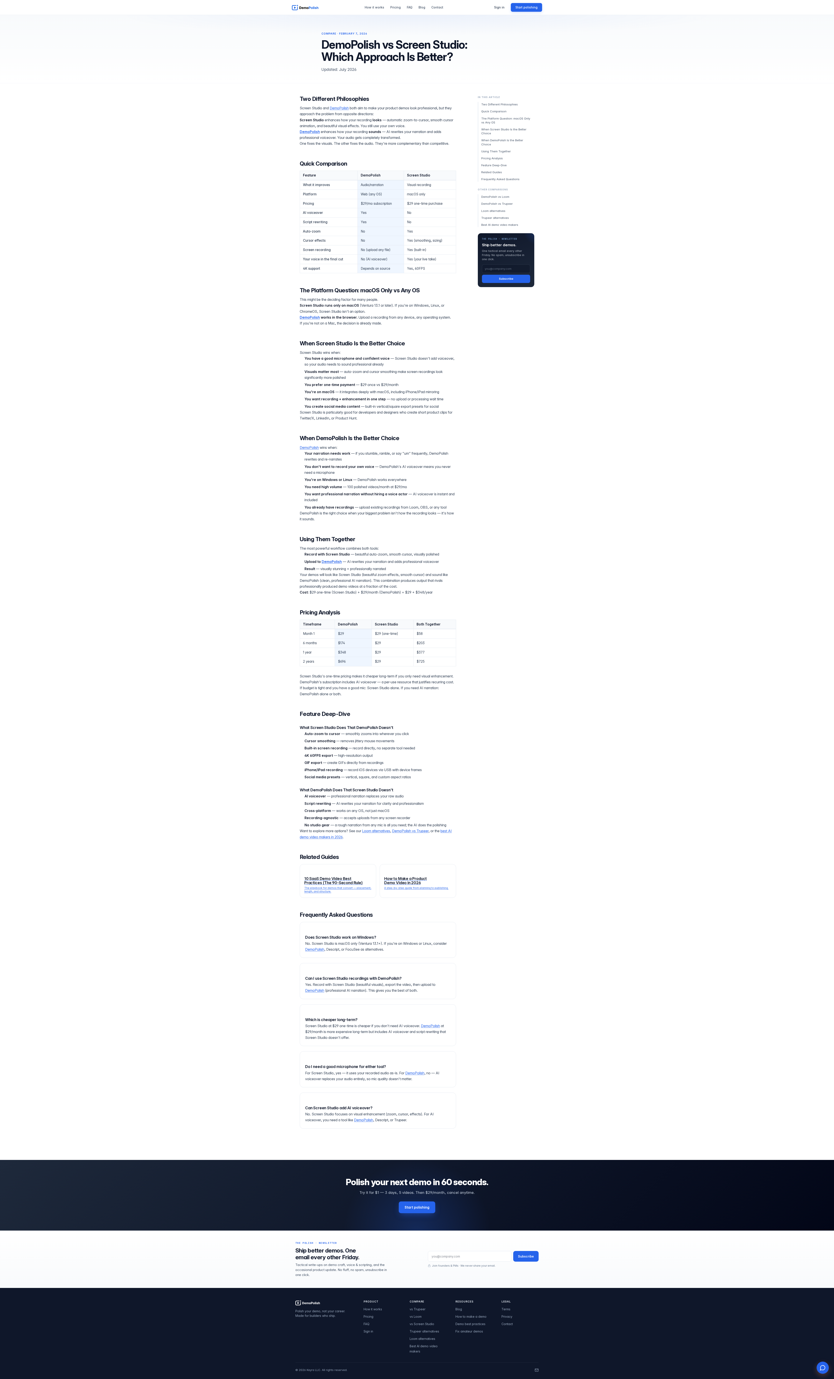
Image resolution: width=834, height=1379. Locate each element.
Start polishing (526, 7)
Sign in (499, 7)
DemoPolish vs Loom (495, 196)
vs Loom (416, 1316)
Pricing (395, 7)
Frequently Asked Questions (500, 179)
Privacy (506, 1316)
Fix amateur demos (469, 1331)
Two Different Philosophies (499, 104)
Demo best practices (470, 1324)
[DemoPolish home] (305, 7)
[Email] (537, 1370)
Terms (505, 1309)
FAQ (409, 7)
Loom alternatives (376, 831)
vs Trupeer (417, 1309)
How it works (374, 7)
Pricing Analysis (492, 158)
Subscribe (506, 278)
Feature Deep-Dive (494, 165)
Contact (437, 7)
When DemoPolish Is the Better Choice (502, 142)
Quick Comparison (493, 111)
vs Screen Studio (422, 1324)
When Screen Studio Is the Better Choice (503, 131)
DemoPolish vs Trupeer (410, 831)
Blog (422, 7)
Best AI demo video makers (499, 224)
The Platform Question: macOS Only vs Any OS (505, 120)
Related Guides (491, 172)
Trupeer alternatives (495, 218)
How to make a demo (470, 1316)
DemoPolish (339, 108)
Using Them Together (496, 151)
